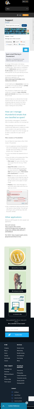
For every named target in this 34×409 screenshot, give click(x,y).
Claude (23, 42)
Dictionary (6, 371)
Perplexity (22, 44)
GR (23, 1)
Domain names (20, 348)
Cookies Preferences (21, 375)
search (24, 25)
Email (11, 36)
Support (7, 36)
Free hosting (20, 358)
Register (25, 15)
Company (6, 348)
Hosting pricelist (20, 383)
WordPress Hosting (17, 268)
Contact (6, 360)
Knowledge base (8, 369)
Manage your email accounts (12, 38)
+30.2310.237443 (18, 398)
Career (5, 353)
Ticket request (7, 381)
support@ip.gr (17, 395)
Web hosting (20, 350)
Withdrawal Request (9, 374)
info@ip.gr (16, 392)
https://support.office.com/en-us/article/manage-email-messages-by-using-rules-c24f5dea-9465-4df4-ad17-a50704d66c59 (15, 229)
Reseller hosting (20, 353)
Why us (6, 350)
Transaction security (21, 378)
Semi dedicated (20, 355)
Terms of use (20, 370)
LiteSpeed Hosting (17, 291)
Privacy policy (20, 373)
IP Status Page (7, 379)
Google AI (10, 44)
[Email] (26, 50)
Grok (16, 44)
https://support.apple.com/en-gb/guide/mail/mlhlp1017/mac (16, 235)
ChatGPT (17, 42)
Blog (5, 376)
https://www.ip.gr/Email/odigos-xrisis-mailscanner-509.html (15, 79)
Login (20, 15)
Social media (7, 358)
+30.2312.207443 (18, 401)
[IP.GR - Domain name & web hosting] (6, 2)
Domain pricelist (20, 380)
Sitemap (6, 355)
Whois (18, 360)
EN (26, 1)
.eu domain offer (17, 314)
